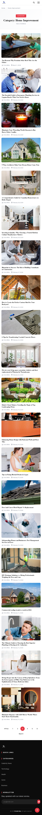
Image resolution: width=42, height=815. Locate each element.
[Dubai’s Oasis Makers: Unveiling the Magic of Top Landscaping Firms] (21, 390)
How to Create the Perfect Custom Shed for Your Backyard (18, 303)
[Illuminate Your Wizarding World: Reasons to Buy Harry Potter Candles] (21, 115)
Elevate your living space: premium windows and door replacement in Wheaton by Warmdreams (20, 371)
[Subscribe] (38, 802)
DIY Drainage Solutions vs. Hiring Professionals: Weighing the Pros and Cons (18, 576)
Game (3, 780)
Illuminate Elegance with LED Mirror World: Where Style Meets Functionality (19, 715)
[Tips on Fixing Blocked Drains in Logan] (21, 459)
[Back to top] (37, 810)
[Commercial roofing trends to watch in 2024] (21, 595)
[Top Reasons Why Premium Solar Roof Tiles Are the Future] (21, 45)
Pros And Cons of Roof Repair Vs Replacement (17, 507)
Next (20, 734)
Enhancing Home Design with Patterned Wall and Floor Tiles (20, 441)
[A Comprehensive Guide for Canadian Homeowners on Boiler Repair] (21, 183)
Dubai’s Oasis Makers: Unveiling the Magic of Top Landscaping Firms (18, 406)
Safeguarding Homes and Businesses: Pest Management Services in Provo (20, 541)
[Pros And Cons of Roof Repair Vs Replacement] (21, 492)
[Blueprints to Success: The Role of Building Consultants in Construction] (21, 252)
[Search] (34, 3)
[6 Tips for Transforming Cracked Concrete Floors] (21, 322)
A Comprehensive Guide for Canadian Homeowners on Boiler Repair (20, 199)
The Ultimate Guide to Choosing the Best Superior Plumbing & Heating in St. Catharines (18, 644)
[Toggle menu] (38, 3)
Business (4, 785)
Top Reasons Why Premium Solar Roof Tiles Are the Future (19, 61)
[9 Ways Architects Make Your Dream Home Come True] (21, 150)
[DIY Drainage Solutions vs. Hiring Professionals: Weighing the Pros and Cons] (21, 560)
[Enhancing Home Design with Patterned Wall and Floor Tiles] (21, 425)
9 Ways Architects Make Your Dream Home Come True (20, 165)
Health (3, 774)
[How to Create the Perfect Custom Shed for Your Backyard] (21, 287)
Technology (5, 769)
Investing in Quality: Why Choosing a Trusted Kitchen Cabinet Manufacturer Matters (20, 233)
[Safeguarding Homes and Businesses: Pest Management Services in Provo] (21, 525)
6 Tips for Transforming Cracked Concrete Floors (18, 337)
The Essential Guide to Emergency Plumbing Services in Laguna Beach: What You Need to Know (20, 96)
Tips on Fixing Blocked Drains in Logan (15, 474)
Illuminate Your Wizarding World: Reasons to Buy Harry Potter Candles (19, 131)
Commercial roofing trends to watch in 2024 (16, 610)
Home (3, 8)
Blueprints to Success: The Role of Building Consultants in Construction (20, 268)
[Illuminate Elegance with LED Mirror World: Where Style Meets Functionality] (21, 699)
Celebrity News (6, 763)
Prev (7, 729)
